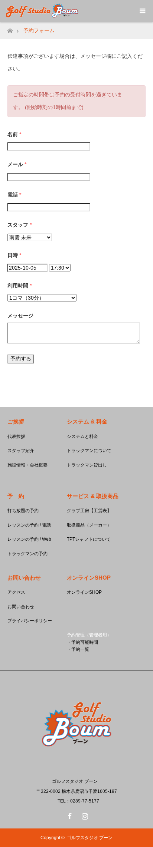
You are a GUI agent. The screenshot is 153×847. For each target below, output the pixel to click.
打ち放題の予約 (23, 510)
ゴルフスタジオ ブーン (90, 837)
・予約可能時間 (82, 642)
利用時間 (19, 286)
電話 (14, 195)
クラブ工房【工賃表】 (89, 510)
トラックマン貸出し (87, 465)
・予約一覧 (78, 649)
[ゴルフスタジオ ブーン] (76, 766)
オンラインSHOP (84, 592)
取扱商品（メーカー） (89, 525)
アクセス (16, 592)
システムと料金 (82, 436)
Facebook (69, 814)
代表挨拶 (16, 436)
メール (16, 164)
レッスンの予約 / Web (29, 539)
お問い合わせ (20, 606)
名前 (14, 134)
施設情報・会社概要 (27, 465)
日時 (14, 255)
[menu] (142, 11)
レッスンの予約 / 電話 (29, 525)
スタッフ (19, 225)
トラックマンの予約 (27, 553)
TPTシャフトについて (89, 539)
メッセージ (20, 316)
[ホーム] (9, 29)
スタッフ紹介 (20, 450)
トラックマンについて (89, 450)
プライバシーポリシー (29, 620)
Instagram (83, 814)
